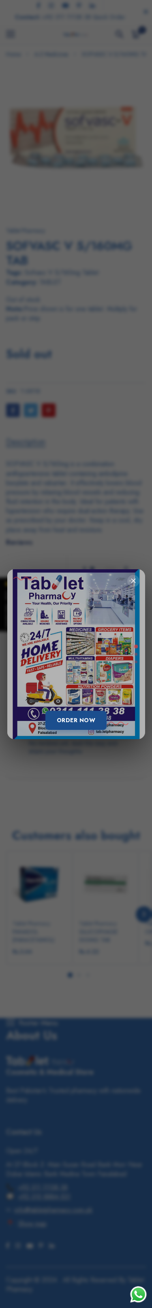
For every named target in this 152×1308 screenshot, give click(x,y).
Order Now (76, 720)
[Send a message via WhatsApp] (138, 1294)
